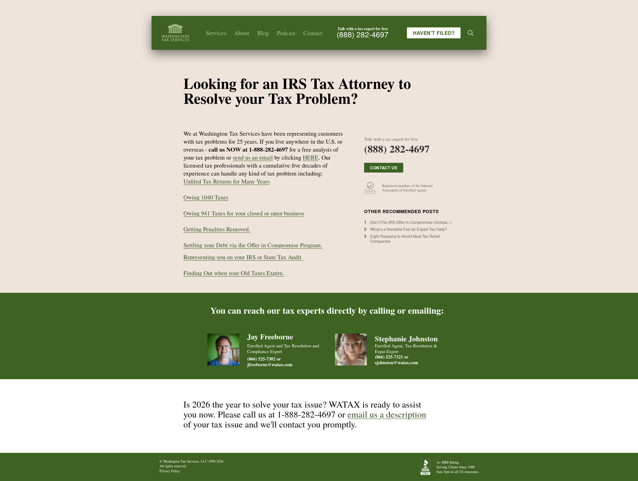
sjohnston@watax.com (396, 362)
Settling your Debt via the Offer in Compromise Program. (252, 245)
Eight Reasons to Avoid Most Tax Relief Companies (405, 238)
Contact (312, 33)
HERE (311, 157)
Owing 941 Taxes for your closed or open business (243, 213)
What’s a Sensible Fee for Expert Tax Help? (408, 229)
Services (216, 33)
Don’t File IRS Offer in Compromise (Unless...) (411, 222)
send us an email (253, 157)
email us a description (386, 414)
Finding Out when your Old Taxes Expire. (233, 273)
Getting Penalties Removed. (216, 229)
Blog (263, 33)
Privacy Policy (170, 471)
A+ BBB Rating (447, 462)
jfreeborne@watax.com (269, 364)
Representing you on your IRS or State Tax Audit (243, 257)
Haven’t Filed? (434, 32)
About (241, 33)
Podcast (286, 33)
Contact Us (383, 168)
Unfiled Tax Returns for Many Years (226, 181)
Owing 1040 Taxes (205, 197)
